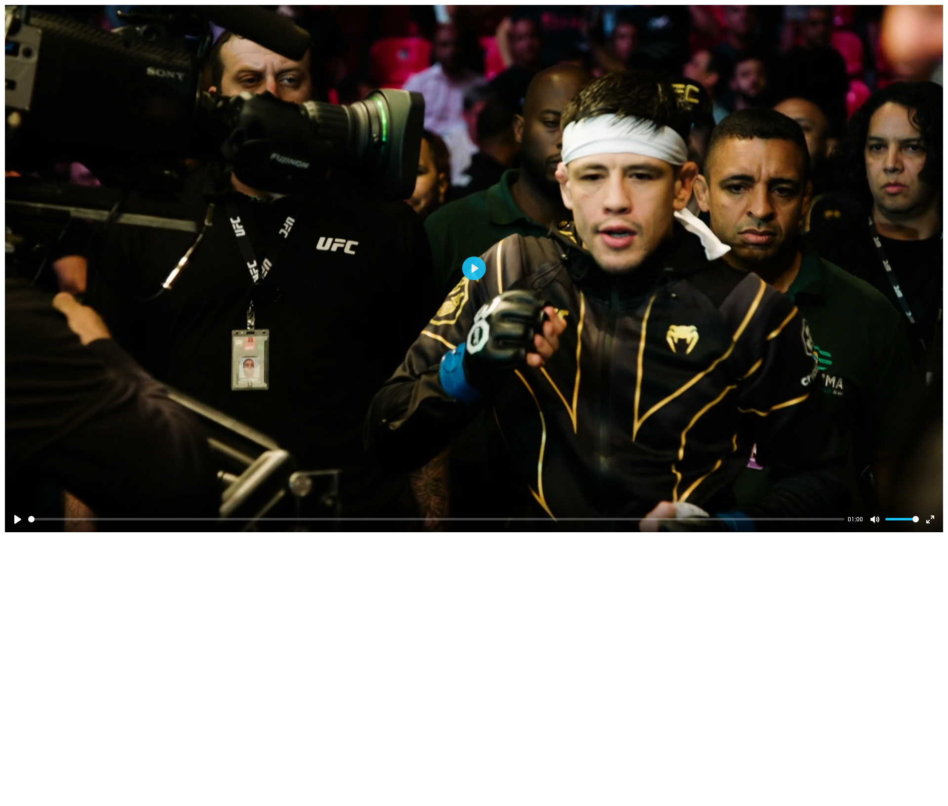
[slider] (436, 519)
